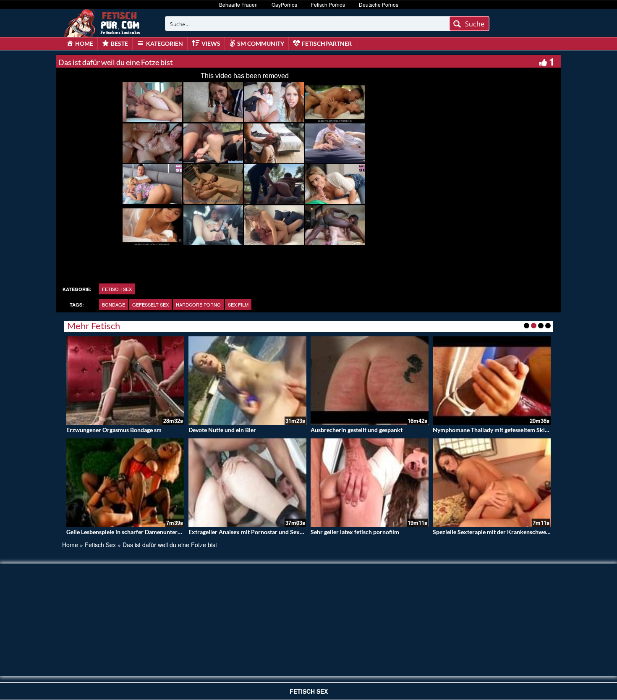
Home (70, 544)
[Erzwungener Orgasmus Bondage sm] (125, 380)
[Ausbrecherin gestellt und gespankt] (370, 380)
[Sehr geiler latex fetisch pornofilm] (370, 482)
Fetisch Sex (117, 289)
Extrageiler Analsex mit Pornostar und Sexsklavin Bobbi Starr (269, 531)
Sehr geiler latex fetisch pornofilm (355, 531)
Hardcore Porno (198, 304)
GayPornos (284, 4)
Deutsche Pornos (378, 4)
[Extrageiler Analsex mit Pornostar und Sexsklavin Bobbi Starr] (247, 482)
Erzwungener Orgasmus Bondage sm (114, 429)
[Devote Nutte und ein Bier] (247, 380)
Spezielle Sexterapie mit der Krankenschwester (494, 531)
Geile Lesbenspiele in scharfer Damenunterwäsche (131, 531)
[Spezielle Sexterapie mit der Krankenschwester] (492, 482)
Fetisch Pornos (328, 4)
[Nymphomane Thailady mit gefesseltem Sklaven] (492, 380)
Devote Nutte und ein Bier (222, 429)
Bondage (113, 304)
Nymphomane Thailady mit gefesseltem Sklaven (495, 429)
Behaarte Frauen (238, 4)
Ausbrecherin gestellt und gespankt (357, 429)
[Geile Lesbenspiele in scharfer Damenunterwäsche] (125, 482)
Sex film (238, 304)
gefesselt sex (150, 304)
